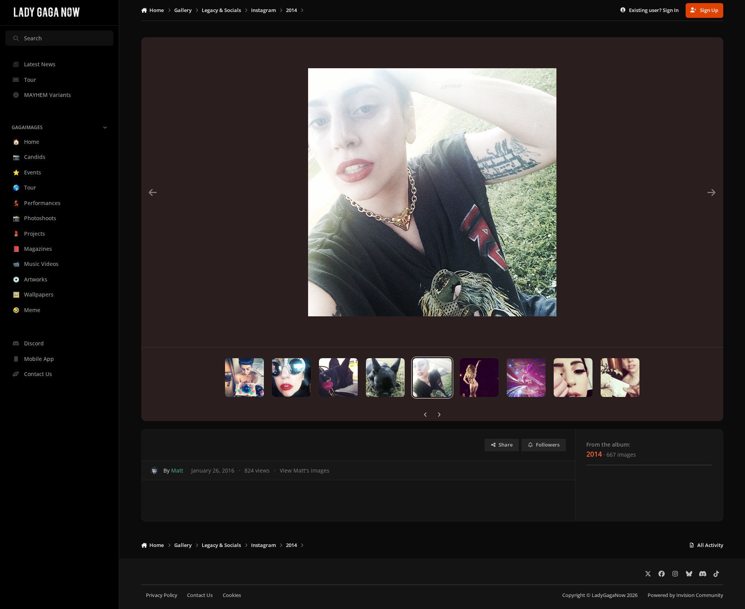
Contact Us (200, 595)
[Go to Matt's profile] (155, 470)
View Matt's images (304, 470)
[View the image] (244, 377)
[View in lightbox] (432, 192)
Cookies (232, 595)
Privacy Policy (161, 595)
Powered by (685, 595)
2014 (594, 454)
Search (33, 38)
